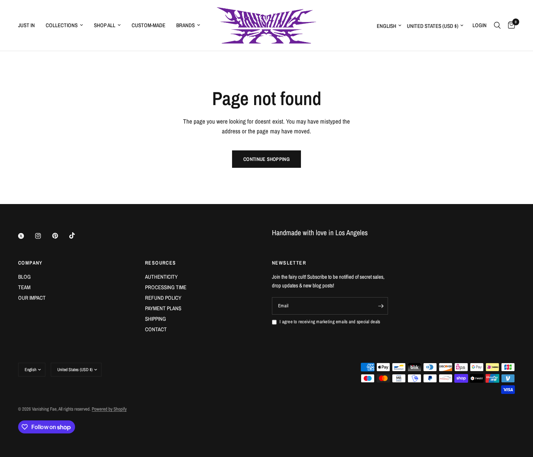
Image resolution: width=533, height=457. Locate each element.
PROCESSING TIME (165, 287)
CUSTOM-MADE (148, 25)
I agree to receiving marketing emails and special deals (330, 322)
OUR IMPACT (32, 298)
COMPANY (30, 262)
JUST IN (26, 25)
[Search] (497, 25)
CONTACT (156, 329)
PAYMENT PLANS (163, 308)
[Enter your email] (380, 306)
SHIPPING (155, 319)
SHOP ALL (104, 25)
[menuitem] (29, 25)
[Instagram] (43, 236)
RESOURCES (160, 262)
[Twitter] (26, 236)
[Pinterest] (60, 236)
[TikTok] (77, 236)
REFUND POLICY (163, 298)
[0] (509, 25)
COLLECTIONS (62, 25)
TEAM (24, 287)
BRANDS (185, 25)
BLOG (24, 277)
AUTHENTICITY (161, 277)
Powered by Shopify (109, 409)
